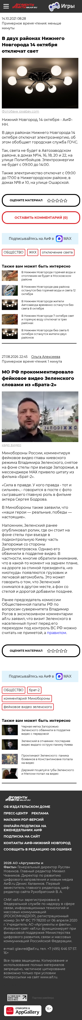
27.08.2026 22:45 (15, 357)
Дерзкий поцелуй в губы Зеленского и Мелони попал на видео (47, 771)
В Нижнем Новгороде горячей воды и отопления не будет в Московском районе (48, 275)
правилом (56, 633)
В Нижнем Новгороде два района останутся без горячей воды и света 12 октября (48, 290)
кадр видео (11, 445)
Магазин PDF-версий (24, 820)
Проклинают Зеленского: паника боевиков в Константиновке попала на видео (47, 759)
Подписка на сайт (22, 836)
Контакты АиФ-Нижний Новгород (37, 843)
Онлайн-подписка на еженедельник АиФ (25, 828)
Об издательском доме (27, 807)
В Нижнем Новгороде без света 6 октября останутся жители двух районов (45, 334)
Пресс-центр (16, 813)
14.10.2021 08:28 (14, 19)
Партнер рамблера (43, 997)
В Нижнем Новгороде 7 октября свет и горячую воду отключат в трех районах (47, 319)
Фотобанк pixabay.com (20, 111)
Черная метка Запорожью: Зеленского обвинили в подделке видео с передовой (45, 730)
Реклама (40, 813)
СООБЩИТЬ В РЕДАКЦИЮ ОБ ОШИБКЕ (38, 849)
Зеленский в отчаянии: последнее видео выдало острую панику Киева (47, 742)
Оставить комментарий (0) (41, 218)
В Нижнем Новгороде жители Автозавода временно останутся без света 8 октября (47, 305)
